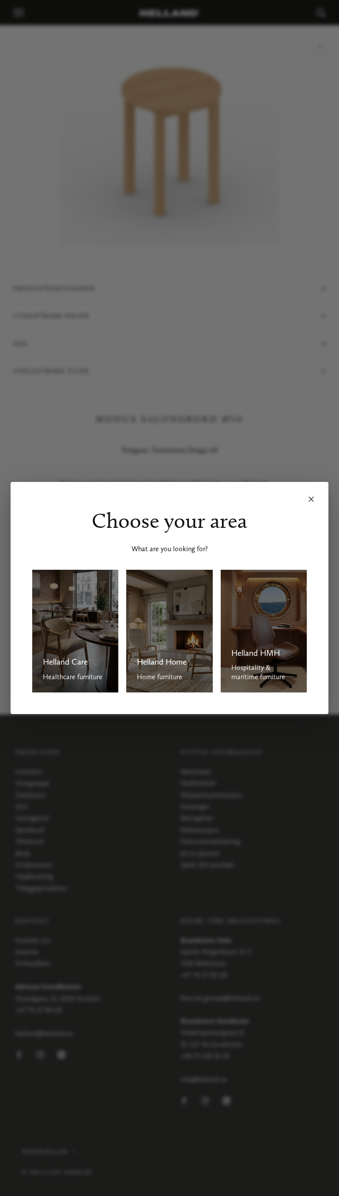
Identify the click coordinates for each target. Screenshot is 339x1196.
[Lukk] (311, 499)
